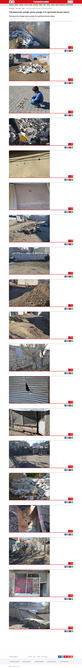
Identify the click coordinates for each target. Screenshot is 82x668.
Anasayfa (12, 8)
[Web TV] (10, 2)
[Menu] (69, 2)
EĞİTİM (16, 4)
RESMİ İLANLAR (69, 4)
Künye (34, 656)
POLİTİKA (21, 4)
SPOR (44, 4)
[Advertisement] (4, 24)
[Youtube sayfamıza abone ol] (65, 657)
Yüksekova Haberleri (15, 661)
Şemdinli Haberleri (39, 661)
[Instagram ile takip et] (68, 657)
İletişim (38, 656)
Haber (23, 8)
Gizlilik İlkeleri (44, 656)
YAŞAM (40, 4)
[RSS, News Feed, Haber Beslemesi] (71, 657)
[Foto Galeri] (13, 2)
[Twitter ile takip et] (62, 657)
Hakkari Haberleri (27, 661)
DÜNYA (48, 4)
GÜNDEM (11, 4)
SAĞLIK (53, 4)
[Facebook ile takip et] (59, 657)
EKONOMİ (35, 4)
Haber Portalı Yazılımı (15, 666)
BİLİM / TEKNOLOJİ (60, 4)
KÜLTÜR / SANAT (28, 4)
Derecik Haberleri (64, 661)
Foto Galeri (18, 8)
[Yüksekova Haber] (41, 2)
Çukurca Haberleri (52, 661)
